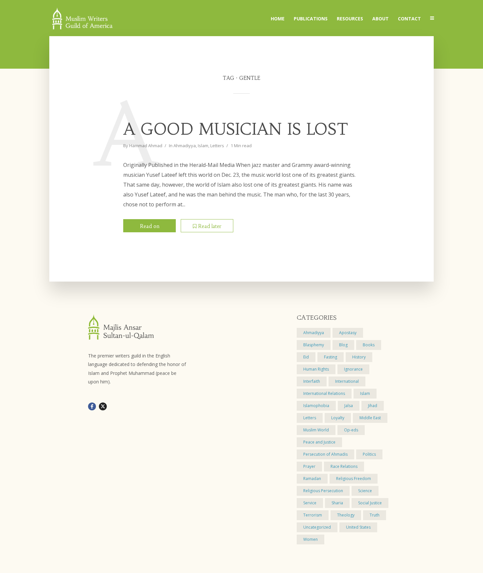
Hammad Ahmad (145, 146)
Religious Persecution (323, 490)
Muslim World (316, 430)
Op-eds (351, 430)
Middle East (370, 418)
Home (278, 18)
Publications (311, 18)
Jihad (372, 405)
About (380, 18)
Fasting (330, 357)
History (359, 357)
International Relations (324, 393)
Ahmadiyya (184, 146)
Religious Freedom (353, 478)
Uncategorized (317, 527)
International (347, 381)
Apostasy (347, 332)
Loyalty (337, 418)
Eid (306, 357)
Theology (346, 515)
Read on (149, 226)
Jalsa (348, 405)
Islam (203, 146)
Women (310, 539)
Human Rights (316, 369)
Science (365, 490)
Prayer (309, 466)
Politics (369, 454)
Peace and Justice (319, 442)
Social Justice (370, 503)
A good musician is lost (236, 129)
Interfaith (311, 381)
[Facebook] (92, 406)
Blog (343, 345)
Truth (375, 515)
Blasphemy (313, 345)
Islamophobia (316, 405)
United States (358, 527)
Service (309, 503)
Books (369, 345)
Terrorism (312, 515)
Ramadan (312, 478)
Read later (209, 226)
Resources (350, 18)
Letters (217, 146)
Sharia (337, 503)
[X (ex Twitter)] (103, 406)
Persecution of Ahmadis (325, 454)
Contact (409, 18)
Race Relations (344, 466)
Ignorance (353, 369)
